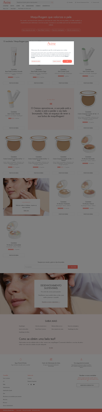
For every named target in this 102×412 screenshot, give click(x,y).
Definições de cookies (36, 61)
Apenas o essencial (56, 61)
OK (67, 61)
